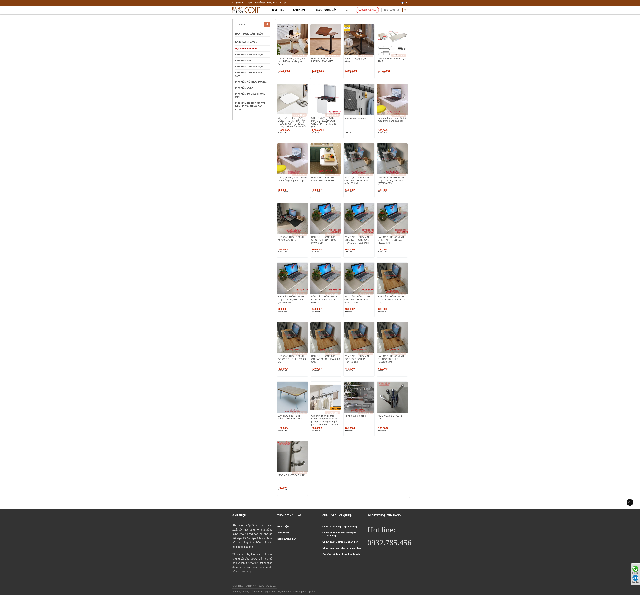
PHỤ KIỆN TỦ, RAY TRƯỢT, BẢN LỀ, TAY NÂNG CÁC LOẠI (250, 106)
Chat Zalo (635, 582)
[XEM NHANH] (292, 39)
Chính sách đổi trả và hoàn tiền (340, 541)
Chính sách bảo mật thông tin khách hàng (339, 534)
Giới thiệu (278, 10)
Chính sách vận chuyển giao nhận (342, 548)
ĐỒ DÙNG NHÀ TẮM (246, 42)
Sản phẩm (299, 10)
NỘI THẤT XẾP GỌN (246, 48)
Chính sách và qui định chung (339, 526)
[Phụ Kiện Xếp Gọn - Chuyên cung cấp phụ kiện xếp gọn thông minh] (249, 10)
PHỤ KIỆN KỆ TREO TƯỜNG (251, 81)
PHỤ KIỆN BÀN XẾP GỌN (249, 54)
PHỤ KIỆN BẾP (243, 60)
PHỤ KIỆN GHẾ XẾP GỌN (249, 66)
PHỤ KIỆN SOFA (244, 87)
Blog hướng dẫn (326, 10)
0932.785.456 (368, 10)
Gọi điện (635, 573)
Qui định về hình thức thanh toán (341, 554)
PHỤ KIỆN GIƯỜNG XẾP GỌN (248, 74)
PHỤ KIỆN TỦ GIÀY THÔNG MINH (250, 95)
